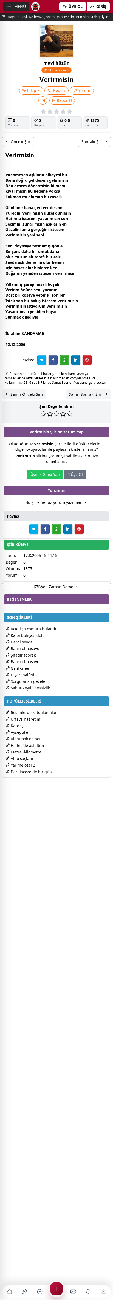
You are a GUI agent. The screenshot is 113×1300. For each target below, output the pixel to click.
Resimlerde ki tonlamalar (33, 712)
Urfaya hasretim (25, 719)
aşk (32, 174)
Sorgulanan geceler (28, 681)
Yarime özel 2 (22, 765)
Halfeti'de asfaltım (27, 745)
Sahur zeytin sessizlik (30, 688)
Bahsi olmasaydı (25, 648)
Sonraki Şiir (92, 141)
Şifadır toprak (23, 655)
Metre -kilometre (25, 752)
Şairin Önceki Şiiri (26, 394)
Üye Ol (76, 474)
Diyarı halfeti (22, 674)
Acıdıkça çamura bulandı (33, 628)
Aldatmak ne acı (25, 738)
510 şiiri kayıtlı (58, 70)
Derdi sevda (21, 642)
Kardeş (17, 725)
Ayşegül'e (19, 732)
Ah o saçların (22, 758)
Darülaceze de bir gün (31, 771)
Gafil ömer (20, 668)
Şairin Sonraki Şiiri (86, 394)
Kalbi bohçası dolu (27, 635)
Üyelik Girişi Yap (45, 474)
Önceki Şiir (20, 141)
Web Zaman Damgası (58, 586)
